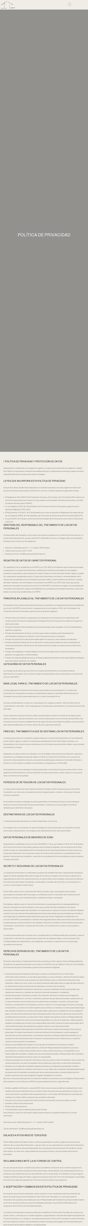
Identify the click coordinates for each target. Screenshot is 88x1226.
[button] (69, 4)
